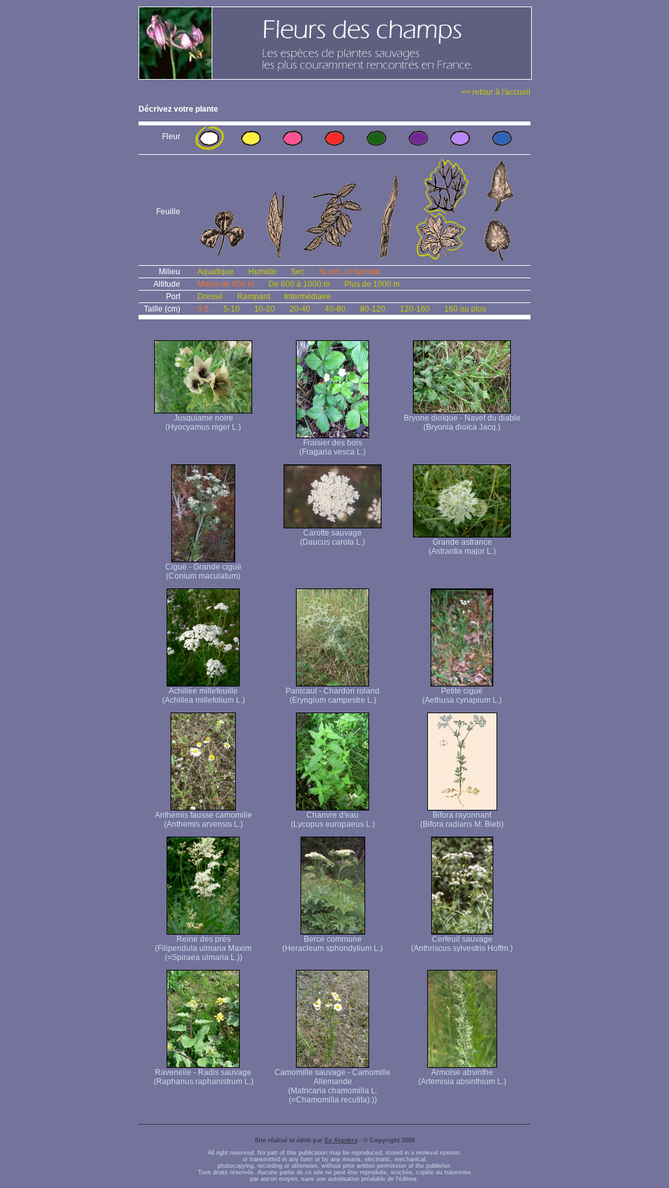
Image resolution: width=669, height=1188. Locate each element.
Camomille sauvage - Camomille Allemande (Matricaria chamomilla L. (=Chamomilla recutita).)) (332, 1086)
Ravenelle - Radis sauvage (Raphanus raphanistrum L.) (203, 1077)
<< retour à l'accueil (495, 92)
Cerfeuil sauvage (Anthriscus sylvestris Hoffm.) (462, 944)
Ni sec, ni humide (349, 271)
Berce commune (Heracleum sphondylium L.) (332, 944)
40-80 (335, 308)
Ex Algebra (341, 1140)
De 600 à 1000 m (299, 284)
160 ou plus (465, 308)
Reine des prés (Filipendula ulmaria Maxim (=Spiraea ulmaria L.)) (203, 948)
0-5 (203, 308)
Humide (262, 271)
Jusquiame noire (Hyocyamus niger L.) (203, 422)
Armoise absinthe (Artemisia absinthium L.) (462, 1077)
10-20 (264, 308)
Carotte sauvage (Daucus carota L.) (332, 537)
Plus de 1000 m (372, 284)
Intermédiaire (307, 296)
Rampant (253, 296)
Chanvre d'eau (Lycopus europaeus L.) (333, 820)
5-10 (231, 308)
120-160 (415, 308)
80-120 (372, 308)
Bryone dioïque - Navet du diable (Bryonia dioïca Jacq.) (462, 422)
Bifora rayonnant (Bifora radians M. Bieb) (462, 820)
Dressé (210, 296)
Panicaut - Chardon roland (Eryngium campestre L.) (333, 695)
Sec (297, 271)
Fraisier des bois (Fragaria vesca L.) (332, 447)
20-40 (299, 308)
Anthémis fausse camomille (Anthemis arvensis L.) (203, 820)
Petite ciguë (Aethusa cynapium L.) (462, 695)
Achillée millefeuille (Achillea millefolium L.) (203, 695)
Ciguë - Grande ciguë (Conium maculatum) (203, 571)
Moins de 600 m (225, 284)
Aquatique (215, 271)
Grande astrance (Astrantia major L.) (462, 547)
